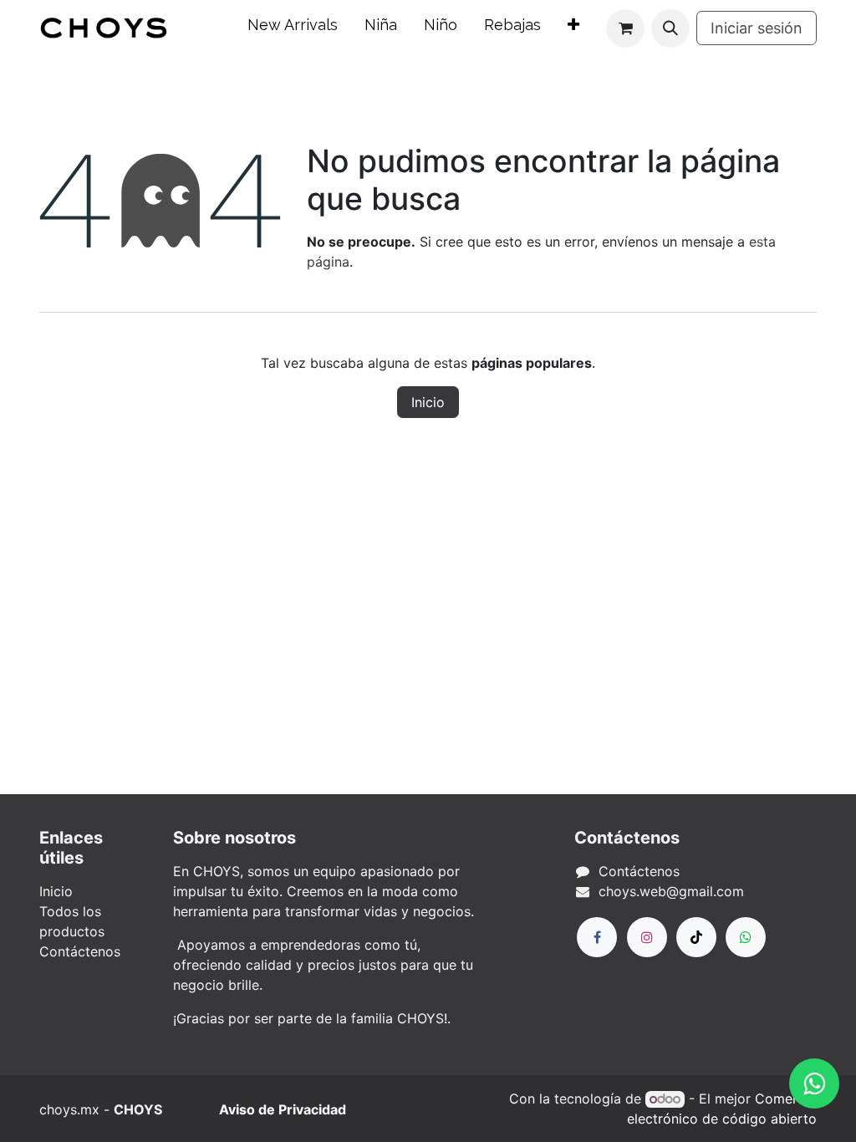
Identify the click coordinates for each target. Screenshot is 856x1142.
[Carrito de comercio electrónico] (625, 28)
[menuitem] (292, 28)
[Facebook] (597, 937)
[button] (670, 28)
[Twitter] (746, 937)
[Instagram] (647, 937)
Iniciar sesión (756, 28)
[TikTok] (696, 937)
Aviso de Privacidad (282, 1109)
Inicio (428, 402)
